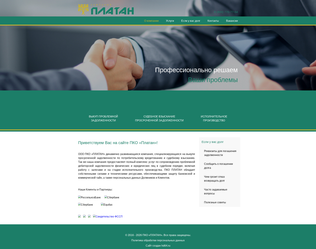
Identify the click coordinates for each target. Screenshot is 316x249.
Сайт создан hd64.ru (158, 245)
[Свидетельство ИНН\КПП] (80, 216)
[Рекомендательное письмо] (89, 216)
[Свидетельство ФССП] (107, 216)
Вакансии (232, 20)
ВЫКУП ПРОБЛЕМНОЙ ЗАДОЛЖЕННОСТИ (103, 118)
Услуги (170, 20)
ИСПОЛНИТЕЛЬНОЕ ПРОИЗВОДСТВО (214, 118)
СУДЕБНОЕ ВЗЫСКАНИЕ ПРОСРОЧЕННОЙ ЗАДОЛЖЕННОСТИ (159, 118)
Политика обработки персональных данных (158, 240)
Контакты (213, 20)
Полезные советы (215, 202)
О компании (151, 20)
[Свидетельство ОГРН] (84, 216)
